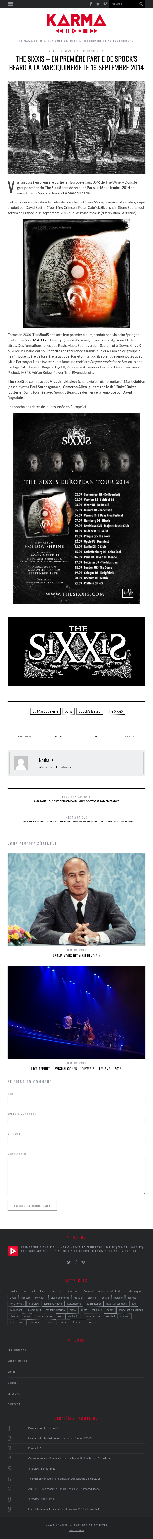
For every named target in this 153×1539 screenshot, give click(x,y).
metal (73, 1309)
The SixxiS (115, 711)
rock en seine (93, 1316)
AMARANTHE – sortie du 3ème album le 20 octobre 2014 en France (76, 799)
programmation (44, 1316)
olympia (14, 1316)
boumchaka (71, 1291)
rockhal (110, 1316)
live (134, 1303)
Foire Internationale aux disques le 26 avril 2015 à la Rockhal (63, 1509)
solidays (124, 1316)
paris (68, 711)
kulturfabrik (74, 1303)
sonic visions (17, 1322)
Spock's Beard (90, 711)
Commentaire (17, 1153)
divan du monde (60, 1297)
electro (92, 1297)
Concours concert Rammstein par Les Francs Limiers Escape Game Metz (69, 1458)
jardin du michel (53, 1303)
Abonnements (17, 1361)
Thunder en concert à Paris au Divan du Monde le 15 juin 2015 (64, 1478)
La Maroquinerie (45, 711)
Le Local (14, 1393)
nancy (110, 1309)
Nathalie (46, 760)
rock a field (74, 1316)
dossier (78, 1297)
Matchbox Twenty (47, 340)
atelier (13, 1291)
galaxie (118, 1297)
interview (33, 1303)
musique (97, 1309)
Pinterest (94, 736)
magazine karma (55, 1309)
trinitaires (78, 1322)
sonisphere (35, 1322)
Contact (14, 1404)
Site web (14, 1133)
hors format (17, 1303)
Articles (55, 51)
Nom (12, 1093)
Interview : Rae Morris (41, 1498)
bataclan (55, 1291)
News (68, 51)
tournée (63, 1322)
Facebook (25, 736)
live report (16, 1309)
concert (25, 1297)
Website (45, 767)
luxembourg (34, 1309)
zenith (92, 1322)
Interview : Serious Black (42, 1468)
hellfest (132, 1297)
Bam (42, 1291)
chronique (135, 1291)
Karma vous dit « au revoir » (76, 955)
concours (40, 1297)
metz (84, 1309)
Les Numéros (17, 1350)
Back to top (75, 1530)
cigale (13, 1297)
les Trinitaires (93, 1303)
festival (105, 1297)
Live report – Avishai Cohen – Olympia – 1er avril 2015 (76, 1068)
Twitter (59, 736)
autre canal (28, 1291)
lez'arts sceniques (116, 1303)
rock (60, 1316)
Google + (128, 736)
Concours (15, 1382)
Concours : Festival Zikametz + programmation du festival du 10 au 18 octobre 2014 (76, 819)
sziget (50, 1322)
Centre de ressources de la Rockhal (103, 1291)
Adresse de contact (24, 1113)
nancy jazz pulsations (131, 1309)
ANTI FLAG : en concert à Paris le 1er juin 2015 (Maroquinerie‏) (64, 1488)
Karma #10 (34, 1448)
